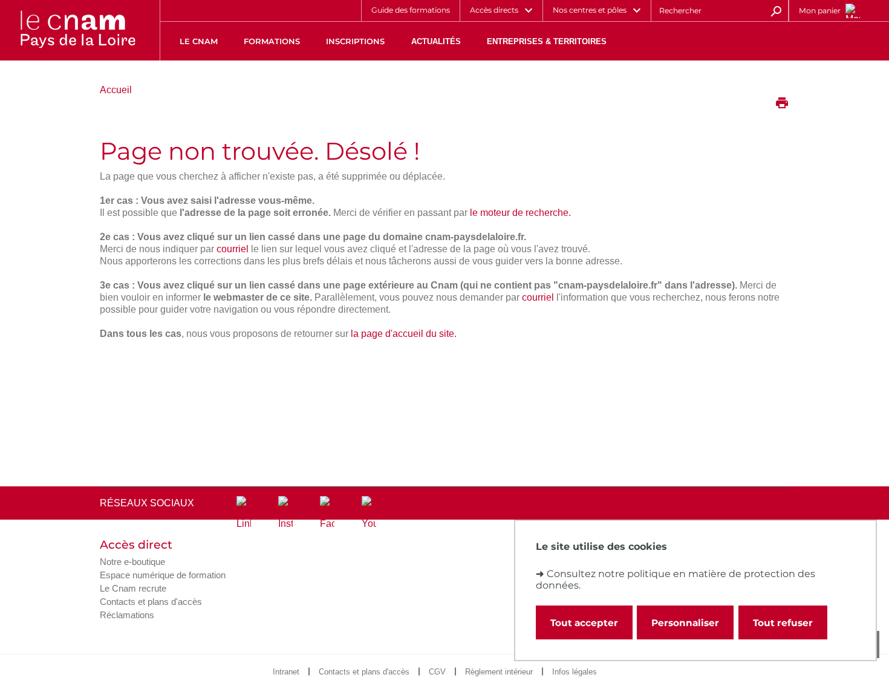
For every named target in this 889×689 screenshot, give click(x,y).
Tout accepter (584, 623)
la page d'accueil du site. (404, 333)
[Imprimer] (782, 104)
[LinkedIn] (243, 513)
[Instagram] (285, 513)
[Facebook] (327, 513)
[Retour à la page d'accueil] (77, 30)
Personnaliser (685, 623)
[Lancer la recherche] (776, 10)
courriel (233, 249)
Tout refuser (783, 623)
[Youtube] (369, 513)
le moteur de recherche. (520, 212)
